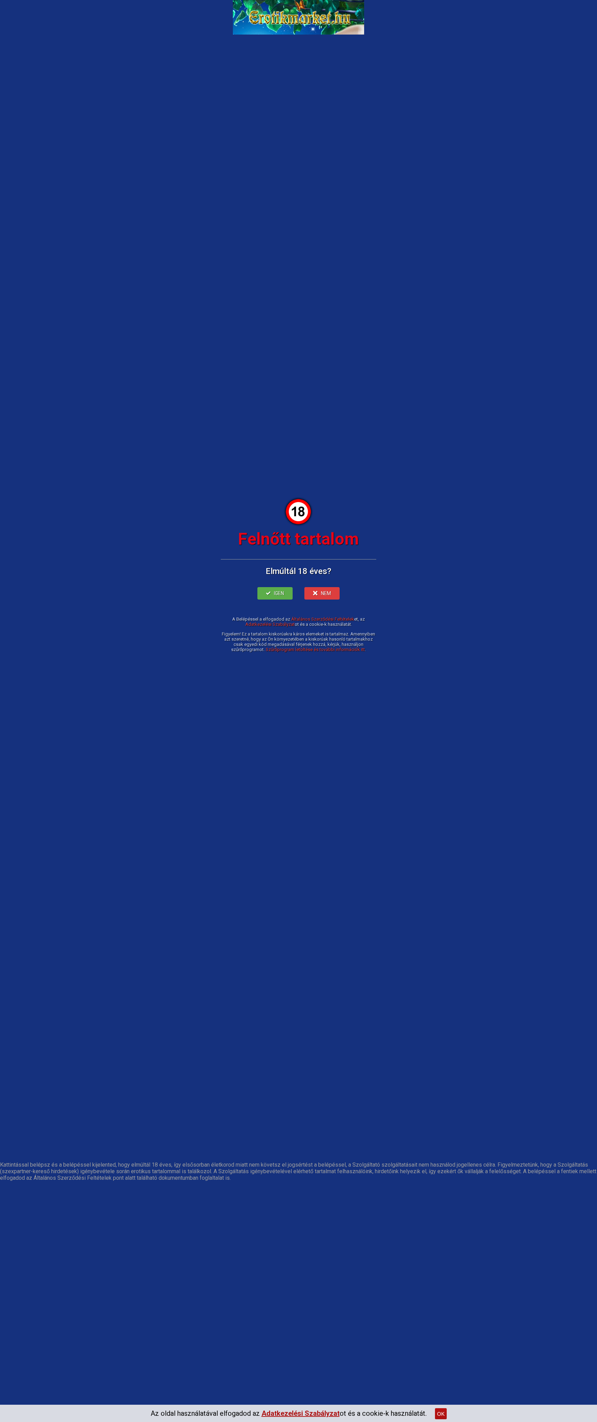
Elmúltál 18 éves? (298, 571)
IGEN (279, 593)
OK (441, 1414)
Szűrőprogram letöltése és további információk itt (315, 649)
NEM (326, 593)
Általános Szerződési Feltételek (322, 619)
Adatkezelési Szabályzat (270, 624)
